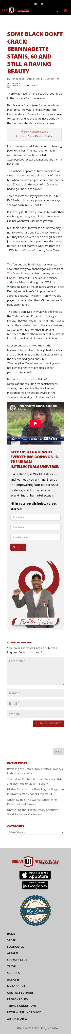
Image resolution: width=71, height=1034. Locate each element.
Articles (13, 979)
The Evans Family (17, 273)
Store (11, 940)
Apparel (12, 953)
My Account (16, 986)
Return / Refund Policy (24, 1012)
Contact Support (20, 992)
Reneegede (18, 79)
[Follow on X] (42, 4)
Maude (29, 250)
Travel (12, 966)
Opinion (49, 79)
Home (11, 933)
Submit (18, 547)
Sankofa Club (17, 960)
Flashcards (15, 947)
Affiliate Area (17, 1019)
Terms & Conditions (21, 1006)
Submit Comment (48, 723)
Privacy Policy (17, 999)
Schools (13, 973)
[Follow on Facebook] (29, 4)
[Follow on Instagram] (35, 4)
